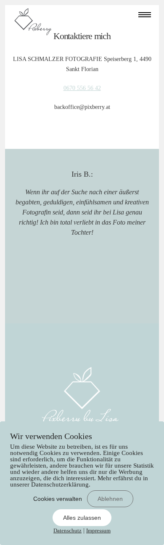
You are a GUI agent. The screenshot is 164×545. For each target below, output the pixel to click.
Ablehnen (110, 498)
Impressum (98, 530)
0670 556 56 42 (82, 88)
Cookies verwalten (57, 498)
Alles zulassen (82, 517)
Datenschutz (67, 530)
